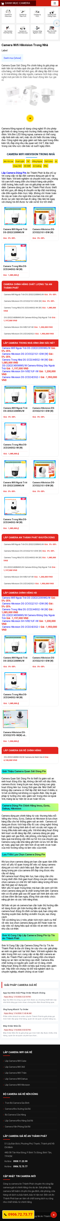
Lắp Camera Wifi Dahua (16, 1079)
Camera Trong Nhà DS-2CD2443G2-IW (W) (15, 268)
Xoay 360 (17, 166)
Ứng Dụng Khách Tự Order (15, 1009)
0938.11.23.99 (20, 1161)
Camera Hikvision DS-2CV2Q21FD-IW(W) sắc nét (14, 734)
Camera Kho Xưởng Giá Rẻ (18, 1109)
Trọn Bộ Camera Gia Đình (17, 1103)
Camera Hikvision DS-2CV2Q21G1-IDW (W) (43, 231)
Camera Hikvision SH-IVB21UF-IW (28, 327)
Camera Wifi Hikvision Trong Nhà (31, 154)
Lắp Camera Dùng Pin (14, 172)
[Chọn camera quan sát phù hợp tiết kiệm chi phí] (57, 23)
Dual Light (20, 161)
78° (28, 161)
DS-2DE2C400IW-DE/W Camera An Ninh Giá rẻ (26, 758)
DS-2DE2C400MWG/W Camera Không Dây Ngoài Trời (30, 319)
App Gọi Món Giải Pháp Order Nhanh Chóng (24, 993)
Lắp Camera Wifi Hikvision (17, 1085)
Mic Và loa (8, 161)
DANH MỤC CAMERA (17, 3)
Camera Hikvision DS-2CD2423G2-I (29, 334)
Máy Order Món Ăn (12, 1026)
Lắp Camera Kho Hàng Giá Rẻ (19, 1120)
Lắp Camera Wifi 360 (15, 1067)
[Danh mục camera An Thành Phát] (54, 3)
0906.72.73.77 (20, 1166)
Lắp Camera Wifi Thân (15, 1073)
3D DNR (27, 166)
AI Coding (37, 166)
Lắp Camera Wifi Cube (15, 1061)
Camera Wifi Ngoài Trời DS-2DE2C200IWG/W (15, 231)
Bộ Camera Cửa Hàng (15, 1114)
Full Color (49, 161)
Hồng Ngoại (37, 161)
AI (56, 161)
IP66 (46, 166)
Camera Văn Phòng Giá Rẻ (17, 1126)
